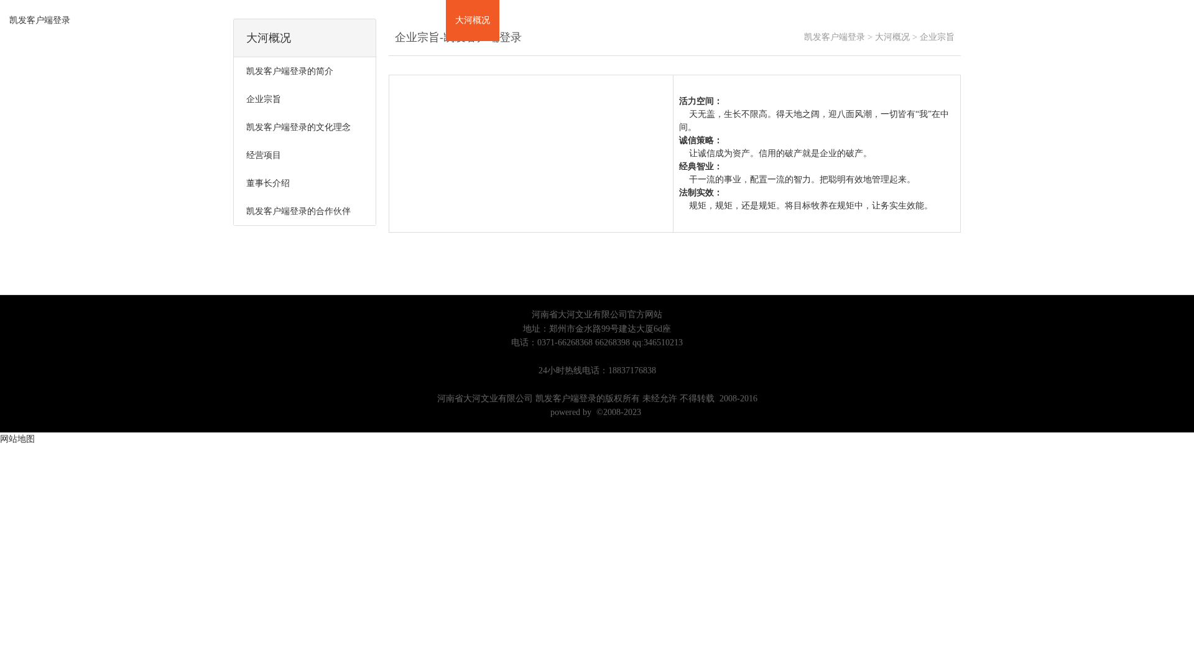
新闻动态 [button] (650, 20)
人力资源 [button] (704, 20)
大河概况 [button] (472, 20)
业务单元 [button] (597, 20)
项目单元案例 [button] (535, 20)
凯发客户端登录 (39, 20)
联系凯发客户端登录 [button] (779, 20)
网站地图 (17, 439)
